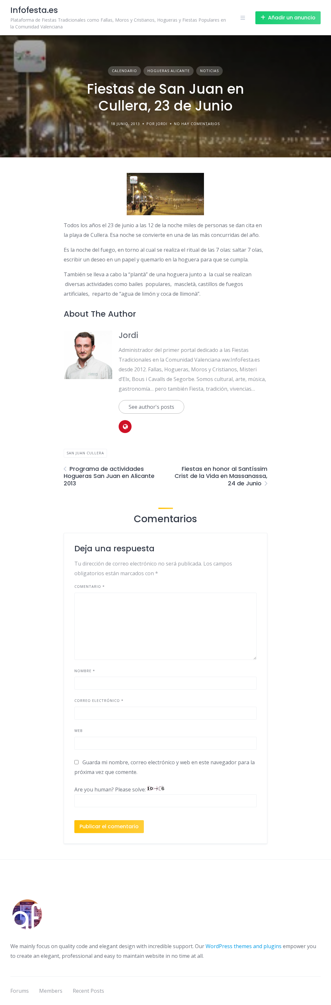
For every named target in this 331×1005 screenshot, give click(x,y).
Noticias (209, 70)
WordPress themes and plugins (244, 946)
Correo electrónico (98, 700)
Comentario (89, 586)
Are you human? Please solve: (110, 789)
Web (78, 730)
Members (50, 990)
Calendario (124, 70)
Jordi (128, 335)
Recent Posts (88, 990)
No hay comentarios (197, 123)
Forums (19, 990)
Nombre (84, 670)
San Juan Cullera (85, 452)
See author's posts (151, 406)
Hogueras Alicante (168, 70)
